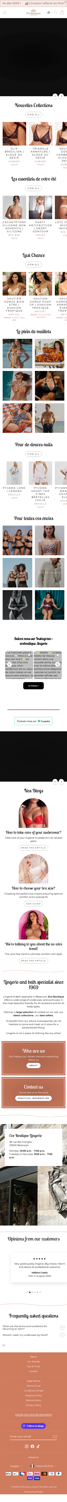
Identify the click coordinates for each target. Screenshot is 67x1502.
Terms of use (34, 1390)
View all (33, 114)
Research (33, 1461)
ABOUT (33, 1070)
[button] (50, 12)
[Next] (61, 96)
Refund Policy (33, 1404)
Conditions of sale (33, 1395)
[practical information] (33, 1097)
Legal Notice (33, 1385)
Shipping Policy (33, 1399)
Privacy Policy (33, 1409)
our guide (33, 907)
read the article (33, 852)
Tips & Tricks (33, 1370)
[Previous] (55, 96)
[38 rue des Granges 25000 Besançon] (33, 1179)
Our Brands (33, 1365)
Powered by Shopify (33, 1496)
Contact (33, 1375)
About (33, 1361)
